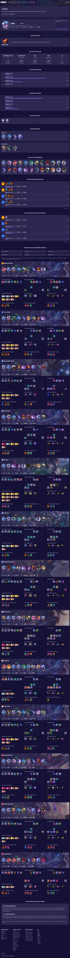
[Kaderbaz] (7, 28)
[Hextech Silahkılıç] (28, 453)
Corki (15, 150)
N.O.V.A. (3, 122)
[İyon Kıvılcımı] (25, 506)
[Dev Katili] (9, 184)
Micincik (31, 165)
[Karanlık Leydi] (25, 171)
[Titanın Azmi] (54, 305)
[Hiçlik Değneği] (54, 404)
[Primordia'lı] (9, 164)
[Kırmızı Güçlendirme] (8, 354)
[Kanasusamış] (48, 305)
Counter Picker (15, 944)
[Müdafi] (4, 138)
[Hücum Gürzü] (6, 190)
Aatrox (4, 139)
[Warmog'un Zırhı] (48, 700)
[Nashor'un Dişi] (5, 506)
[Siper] (57, 171)
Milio (9, 150)
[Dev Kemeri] (5, 190)
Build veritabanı (15, 940)
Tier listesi (3, 932)
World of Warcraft (31, 2)
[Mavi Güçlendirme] (3, 404)
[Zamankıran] (8, 149)
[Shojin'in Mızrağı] (31, 305)
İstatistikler (15, 943)
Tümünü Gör (65, 208)
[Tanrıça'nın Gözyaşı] (31, 306)
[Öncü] (48, 164)
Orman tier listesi (16, 933)
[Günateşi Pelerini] (31, 506)
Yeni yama (14, 950)
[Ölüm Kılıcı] (12, 184)
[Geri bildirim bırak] (66, 2)
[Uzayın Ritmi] (53, 171)
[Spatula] (5, 218)
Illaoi (64, 165)
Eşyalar (2, 936)
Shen (58, 172)
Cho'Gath (14, 165)
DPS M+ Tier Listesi (28, 935)
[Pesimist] (63, 171)
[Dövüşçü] (15, 138)
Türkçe (38, 935)
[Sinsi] (10, 164)
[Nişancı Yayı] (5, 184)
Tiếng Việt (39, 936)
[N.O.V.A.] (5, 28)
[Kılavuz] (31, 164)
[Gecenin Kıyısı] (51, 305)
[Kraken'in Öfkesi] (8, 453)
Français (38, 943)
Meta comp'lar (3, 931)
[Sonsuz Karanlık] (14, 164)
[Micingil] (14, 149)
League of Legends (21, 2)
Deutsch (38, 937)
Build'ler (2, 935)
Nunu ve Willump (31, 172)
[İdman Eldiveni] (6, 190)
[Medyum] (47, 164)
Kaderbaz (7, 122)
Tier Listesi (15, 931)
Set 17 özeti (3, 939)
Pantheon (53, 165)
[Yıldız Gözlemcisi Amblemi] (6, 217)
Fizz (58, 165)
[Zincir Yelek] (51, 306)
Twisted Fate (4, 150)
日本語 (38, 940)
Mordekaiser (48, 165)
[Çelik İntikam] (8, 171)
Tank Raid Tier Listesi (29, 939)
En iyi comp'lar (3, 933)
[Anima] (8, 164)
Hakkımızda (3, 953)
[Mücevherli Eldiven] (25, 305)
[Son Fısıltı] (6, 236)
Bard (47, 172)
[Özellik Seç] (9, 171)
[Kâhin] (41, 171)
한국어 (38, 939)
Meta (13, 939)
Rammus (36, 172)
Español (38, 933)
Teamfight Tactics (12, 2)
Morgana (25, 172)
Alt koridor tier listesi (16, 936)
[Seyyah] (32, 164)
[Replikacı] (54, 164)
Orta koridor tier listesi (17, 935)
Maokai (15, 139)
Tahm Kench (42, 172)
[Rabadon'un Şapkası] (28, 305)
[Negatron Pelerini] (48, 306)
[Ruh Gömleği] (28, 506)
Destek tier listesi (16, 937)
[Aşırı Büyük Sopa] (6, 184)
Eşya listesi (15, 947)
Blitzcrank (53, 172)
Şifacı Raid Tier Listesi (29, 936)
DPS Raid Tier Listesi (28, 933)
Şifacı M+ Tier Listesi (28, 937)
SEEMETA (3, 2)
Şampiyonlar (15, 941)
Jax (36, 165)
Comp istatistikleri (4, 937)
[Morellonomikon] (51, 354)
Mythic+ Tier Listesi (28, 932)
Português (39, 941)
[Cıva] (54, 506)
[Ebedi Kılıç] (6, 196)
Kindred (20, 139)
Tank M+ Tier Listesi (28, 940)
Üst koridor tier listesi (16, 932)
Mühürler (14, 948)
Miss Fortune (9, 172)
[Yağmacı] (9, 138)
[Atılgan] (20, 138)
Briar (9, 165)
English (38, 931)
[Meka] (14, 171)
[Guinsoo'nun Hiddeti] (6, 184)
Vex (64, 172)
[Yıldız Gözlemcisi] (3, 149)
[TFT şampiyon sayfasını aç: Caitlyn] (6, 25)
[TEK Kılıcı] (8, 184)
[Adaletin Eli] (31, 404)
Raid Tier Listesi (28, 931)
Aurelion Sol (15, 172)
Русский (38, 932)
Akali (9, 139)
